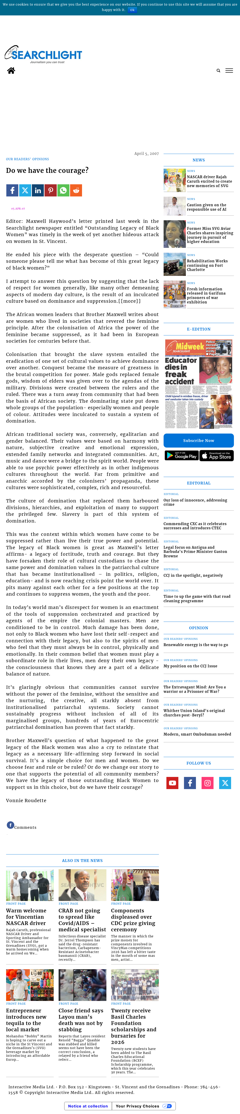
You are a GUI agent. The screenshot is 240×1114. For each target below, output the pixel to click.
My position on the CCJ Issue (191, 666)
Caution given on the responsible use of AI (207, 207)
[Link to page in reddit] (76, 190)
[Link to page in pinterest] (50, 190)
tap (228, 70)
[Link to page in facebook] (12, 190)
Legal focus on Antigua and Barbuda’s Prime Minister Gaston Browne (195, 551)
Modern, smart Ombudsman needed (197, 734)
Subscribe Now (198, 440)
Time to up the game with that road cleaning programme (197, 598)
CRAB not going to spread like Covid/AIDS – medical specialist (82, 920)
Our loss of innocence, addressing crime (195, 502)
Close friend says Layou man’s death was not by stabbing (81, 1020)
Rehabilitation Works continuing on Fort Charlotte (207, 265)
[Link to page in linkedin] (38, 190)
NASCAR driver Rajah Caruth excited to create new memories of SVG (209, 181)
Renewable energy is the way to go (196, 645)
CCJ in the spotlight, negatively (193, 575)
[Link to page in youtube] (172, 783)
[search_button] (218, 70)
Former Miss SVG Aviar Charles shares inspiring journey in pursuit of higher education (210, 235)
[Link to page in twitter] (25, 190)
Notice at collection (88, 1106)
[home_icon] (11, 70)
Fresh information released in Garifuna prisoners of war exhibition (206, 295)
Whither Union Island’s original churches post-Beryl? (194, 713)
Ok (132, 10)
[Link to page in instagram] (208, 783)
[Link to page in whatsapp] (63, 190)
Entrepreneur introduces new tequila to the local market (26, 1020)
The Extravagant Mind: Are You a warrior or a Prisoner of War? (195, 689)
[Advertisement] (120, 111)
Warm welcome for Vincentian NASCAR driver (26, 917)
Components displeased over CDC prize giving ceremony (133, 920)
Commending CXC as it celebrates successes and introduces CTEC (195, 526)
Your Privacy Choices (137, 1106)
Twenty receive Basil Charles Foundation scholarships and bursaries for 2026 (134, 1026)
